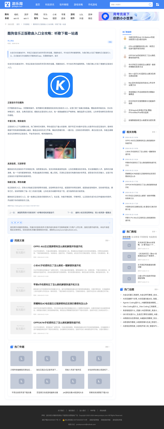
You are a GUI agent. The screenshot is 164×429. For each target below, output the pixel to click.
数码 (7, 14)
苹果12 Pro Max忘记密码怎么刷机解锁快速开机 (140, 218)
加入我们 (83, 410)
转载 (110, 42)
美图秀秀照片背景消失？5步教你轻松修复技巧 (35, 212)
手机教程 (26, 24)
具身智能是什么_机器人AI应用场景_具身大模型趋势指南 (141, 310)
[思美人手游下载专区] (73, 358)
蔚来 (63, 18)
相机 (16, 14)
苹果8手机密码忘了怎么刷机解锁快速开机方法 (140, 163)
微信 (90, 18)
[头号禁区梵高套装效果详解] (129, 267)
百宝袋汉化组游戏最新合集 (47, 392)
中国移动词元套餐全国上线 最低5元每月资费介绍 (141, 207)
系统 (7, 18)
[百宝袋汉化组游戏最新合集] (47, 381)
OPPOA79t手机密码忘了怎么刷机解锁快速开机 (141, 185)
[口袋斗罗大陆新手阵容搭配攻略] (129, 278)
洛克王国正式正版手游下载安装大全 (47, 369)
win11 (26, 18)
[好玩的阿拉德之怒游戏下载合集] (99, 358)
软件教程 (64, 4)
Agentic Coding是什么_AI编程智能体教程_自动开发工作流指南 (141, 302)
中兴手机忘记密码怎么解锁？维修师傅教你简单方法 (140, 196)
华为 (45, 14)
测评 (26, 14)
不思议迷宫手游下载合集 (21, 392)
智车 (36, 18)
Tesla (45, 18)
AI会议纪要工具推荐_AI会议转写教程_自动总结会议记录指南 (141, 294)
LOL (81, 14)
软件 (73, 18)
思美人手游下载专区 (73, 369)
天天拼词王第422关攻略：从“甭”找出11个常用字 (146, 243)
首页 (37, 4)
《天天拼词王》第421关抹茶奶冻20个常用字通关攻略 (147, 255)
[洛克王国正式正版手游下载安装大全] (47, 358)
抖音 (81, 18)
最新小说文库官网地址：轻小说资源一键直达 (93, 212)
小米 (55, 14)
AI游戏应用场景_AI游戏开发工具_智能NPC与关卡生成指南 (141, 326)
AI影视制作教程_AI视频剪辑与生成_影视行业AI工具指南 (141, 322)
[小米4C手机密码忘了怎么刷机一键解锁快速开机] (21, 270)
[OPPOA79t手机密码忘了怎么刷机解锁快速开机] (21, 327)
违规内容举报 (94, 420)
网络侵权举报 (105, 420)
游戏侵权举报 (117, 420)
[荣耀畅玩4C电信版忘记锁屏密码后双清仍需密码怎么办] (21, 308)
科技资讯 (49, 4)
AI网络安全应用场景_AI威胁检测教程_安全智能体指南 (141, 318)
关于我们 (61, 410)
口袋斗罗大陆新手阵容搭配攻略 (147, 277)
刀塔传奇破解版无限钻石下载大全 (21, 369)
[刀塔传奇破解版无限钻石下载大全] (21, 358)
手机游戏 (92, 4)
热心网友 (11, 41)
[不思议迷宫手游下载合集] (21, 381)
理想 (55, 18)
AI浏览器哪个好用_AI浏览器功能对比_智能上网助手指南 (141, 298)
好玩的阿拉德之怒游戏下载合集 (99, 369)
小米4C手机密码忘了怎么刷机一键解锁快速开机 (140, 152)
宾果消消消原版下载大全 (99, 392)
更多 (107, 240)
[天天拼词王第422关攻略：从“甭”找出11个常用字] (129, 245)
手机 (36, 14)
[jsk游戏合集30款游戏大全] (73, 381)
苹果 (63, 14)
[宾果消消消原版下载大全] (99, 381)
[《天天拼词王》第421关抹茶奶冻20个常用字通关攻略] (129, 256)
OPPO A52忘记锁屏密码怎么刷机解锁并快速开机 (140, 141)
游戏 (73, 14)
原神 (90, 14)
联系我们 (72, 410)
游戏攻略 (78, 4)
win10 (16, 18)
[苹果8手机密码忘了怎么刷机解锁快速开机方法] (21, 289)
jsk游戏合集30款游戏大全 (73, 392)
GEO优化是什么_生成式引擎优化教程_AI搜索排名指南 (141, 314)
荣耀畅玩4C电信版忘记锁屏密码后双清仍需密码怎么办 (140, 174)
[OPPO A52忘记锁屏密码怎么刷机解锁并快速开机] (21, 251)
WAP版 (92, 410)
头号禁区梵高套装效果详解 (147, 266)
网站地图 (103, 410)
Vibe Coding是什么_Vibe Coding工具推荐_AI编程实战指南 (141, 306)
